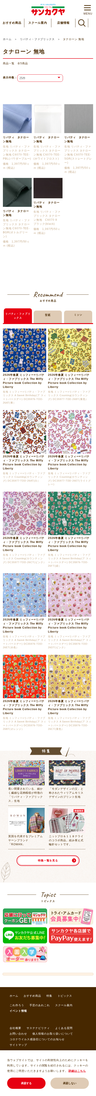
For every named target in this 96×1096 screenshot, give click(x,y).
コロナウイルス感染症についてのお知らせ (37, 1039)
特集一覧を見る (48, 860)
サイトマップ (18, 1044)
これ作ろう (17, 1005)
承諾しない (69, 1083)
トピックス (65, 995)
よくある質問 (64, 1028)
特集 (49, 995)
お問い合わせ (18, 1033)
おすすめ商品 (12, 22)
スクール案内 (37, 22)
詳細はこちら (77, 1070)
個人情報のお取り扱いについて (52, 1033)
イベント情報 (18, 1010)
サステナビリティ (38, 1028)
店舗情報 (63, 22)
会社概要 (15, 1028)
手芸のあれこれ (39, 1005)
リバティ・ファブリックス (37, 39)
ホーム (7, 39)
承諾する (26, 1083)
